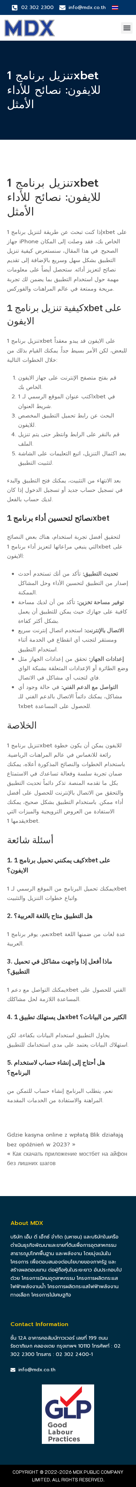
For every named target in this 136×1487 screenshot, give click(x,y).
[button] (127, 28)
